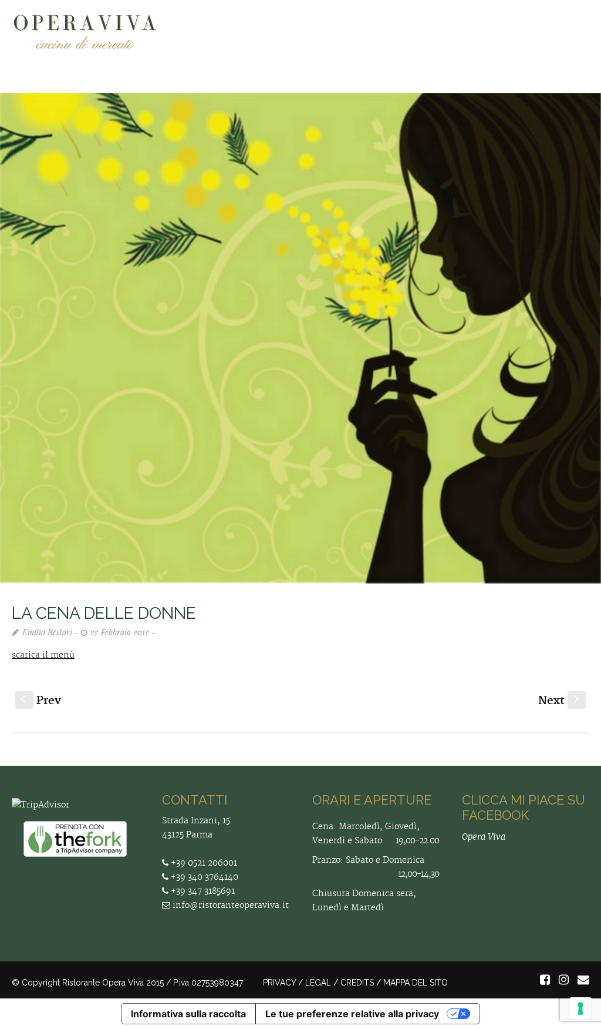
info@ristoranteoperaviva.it (229, 905)
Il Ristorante (292, 85)
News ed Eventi (492, 85)
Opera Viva (483, 836)
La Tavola (362, 85)
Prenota (421, 85)
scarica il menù (43, 655)
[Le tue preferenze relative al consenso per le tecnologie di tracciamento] (580, 1008)
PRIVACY (279, 982)
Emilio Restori (47, 632)
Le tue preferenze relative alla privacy (352, 1014)
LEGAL (318, 982)
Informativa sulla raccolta (188, 1014)
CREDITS (357, 982)
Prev (41, 701)
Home (174, 85)
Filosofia (226, 85)
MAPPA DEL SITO (415, 982)
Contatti (564, 85)
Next (560, 701)
